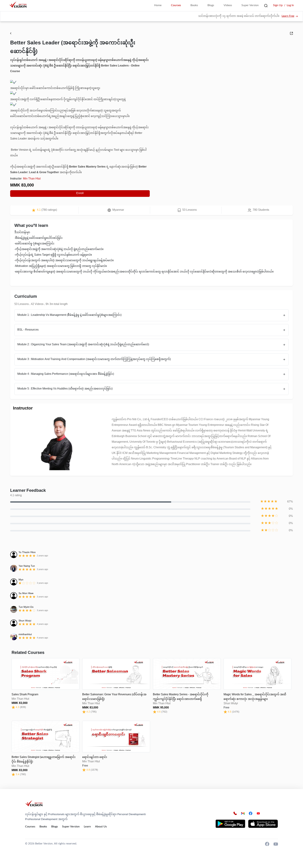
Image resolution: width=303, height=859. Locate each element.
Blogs (210, 5)
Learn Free (288, 16)
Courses (176, 5)
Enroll (80, 193)
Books (194, 5)
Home (157, 5)
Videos (228, 5)
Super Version (250, 5)
